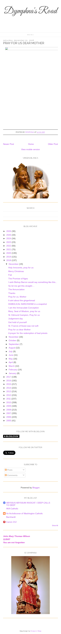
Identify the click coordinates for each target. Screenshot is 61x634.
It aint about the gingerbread (21, 300)
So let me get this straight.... (21, 286)
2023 (9, 242)
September (14, 344)
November (14, 337)
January (13, 373)
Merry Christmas (16, 271)
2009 (9, 406)
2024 (9, 238)
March (12, 366)
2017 (9, 377)
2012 (9, 395)
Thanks (11, 293)
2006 (9, 417)
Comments (12, 475)
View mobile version (30, 149)
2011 (8, 398)
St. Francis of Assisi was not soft (23, 326)
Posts (9, 470)
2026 (9, 231)
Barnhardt (11, 517)
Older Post (53, 144)
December (14, 264)
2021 (9, 249)
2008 (9, 409)
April (11, 362)
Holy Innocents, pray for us (20, 267)
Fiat (10, 275)
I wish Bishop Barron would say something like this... (32, 282)
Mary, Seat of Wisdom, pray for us (24, 311)
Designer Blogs (35, 631)
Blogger (36, 487)
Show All (55, 525)
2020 (9, 253)
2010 (9, 402)
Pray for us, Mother (17, 297)
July (11, 351)
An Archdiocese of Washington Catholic (24, 513)
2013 (9, 391)
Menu (30, 35)
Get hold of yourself (17, 322)
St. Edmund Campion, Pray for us (24, 315)
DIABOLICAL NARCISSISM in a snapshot (27, 304)
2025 (9, 235)
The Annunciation (16, 289)
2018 (9, 260)
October (13, 340)
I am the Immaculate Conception (23, 308)
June (11, 355)
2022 (9, 246)
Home (31, 144)
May (11, 359)
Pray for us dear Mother (19, 329)
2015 (9, 384)
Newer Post (8, 144)
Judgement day (15, 318)
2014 (9, 388)
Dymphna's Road (30, 11)
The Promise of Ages (18, 278)
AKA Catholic (12, 508)
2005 (9, 420)
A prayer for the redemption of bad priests (27, 333)
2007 (9, 413)
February (13, 369)
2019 (9, 257)
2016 (9, 380)
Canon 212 (11, 522)
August (12, 348)
